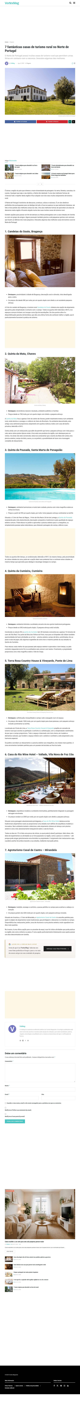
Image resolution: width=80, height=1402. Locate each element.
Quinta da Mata (11, 419)
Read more (11, 1251)
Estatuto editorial (9, 1388)
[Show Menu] (74, 3)
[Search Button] (70, 3)
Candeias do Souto (43, 307)
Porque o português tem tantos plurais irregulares (26, 1272)
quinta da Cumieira (30, 632)
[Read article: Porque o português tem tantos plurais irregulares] (9, 1274)
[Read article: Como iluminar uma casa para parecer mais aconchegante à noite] (9, 1267)
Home (6, 42)
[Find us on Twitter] (57, 1386)
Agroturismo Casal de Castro (46, 917)
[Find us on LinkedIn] (68, 1386)
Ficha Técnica (9, 1385)
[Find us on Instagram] (64, 1386)
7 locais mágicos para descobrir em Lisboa (26, 173)
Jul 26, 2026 (55, 177)
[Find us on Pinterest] (61, 1386)
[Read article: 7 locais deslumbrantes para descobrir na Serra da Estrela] (45, 167)
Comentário (9, 1061)
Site (42, 1094)
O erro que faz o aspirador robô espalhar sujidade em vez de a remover (31, 1279)
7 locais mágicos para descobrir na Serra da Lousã (26, 1287)
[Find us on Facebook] (54, 1386)
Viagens (12, 42)
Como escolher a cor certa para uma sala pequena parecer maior (24, 1242)
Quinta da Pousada (65, 517)
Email (7, 1094)
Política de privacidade (32, 1385)
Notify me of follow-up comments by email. (18, 1110)
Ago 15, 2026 (55, 169)
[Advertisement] (40, 334)
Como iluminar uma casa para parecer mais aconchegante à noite (30, 1264)
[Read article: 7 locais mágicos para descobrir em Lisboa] (9, 176)
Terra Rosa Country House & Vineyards (40, 728)
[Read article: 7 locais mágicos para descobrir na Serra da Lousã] (9, 167)
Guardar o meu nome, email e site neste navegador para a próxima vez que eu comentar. (34, 1103)
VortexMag (12, 3)
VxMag (13, 63)
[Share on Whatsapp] (70, 121)
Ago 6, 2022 (21, 63)
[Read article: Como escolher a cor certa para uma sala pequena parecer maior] (40, 1214)
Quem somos (19, 1385)
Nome (7, 1086)
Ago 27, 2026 (19, 169)
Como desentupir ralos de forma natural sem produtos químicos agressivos (32, 1257)
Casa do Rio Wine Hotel (51, 821)
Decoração (10, 1191)
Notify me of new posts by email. (15, 1116)
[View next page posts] (41, 184)
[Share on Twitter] (73, 121)
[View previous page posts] (38, 184)
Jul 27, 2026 (18, 175)
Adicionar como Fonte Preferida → (57, 949)
